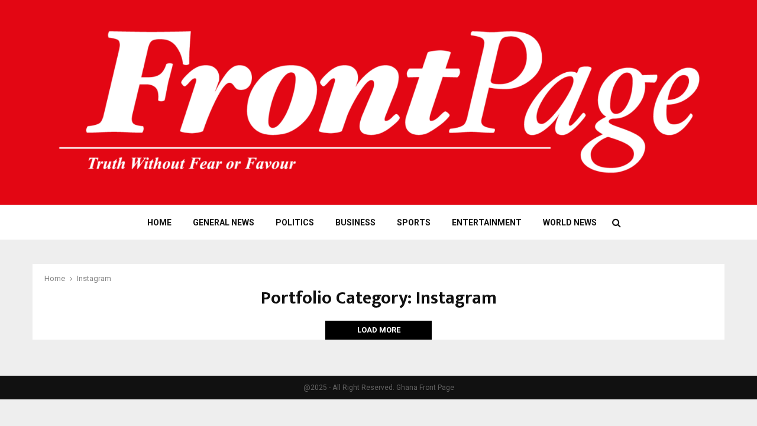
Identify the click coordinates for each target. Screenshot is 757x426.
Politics (295, 222)
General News (223, 222)
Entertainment (487, 222)
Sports (414, 222)
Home (159, 222)
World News (570, 222)
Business (355, 222)
